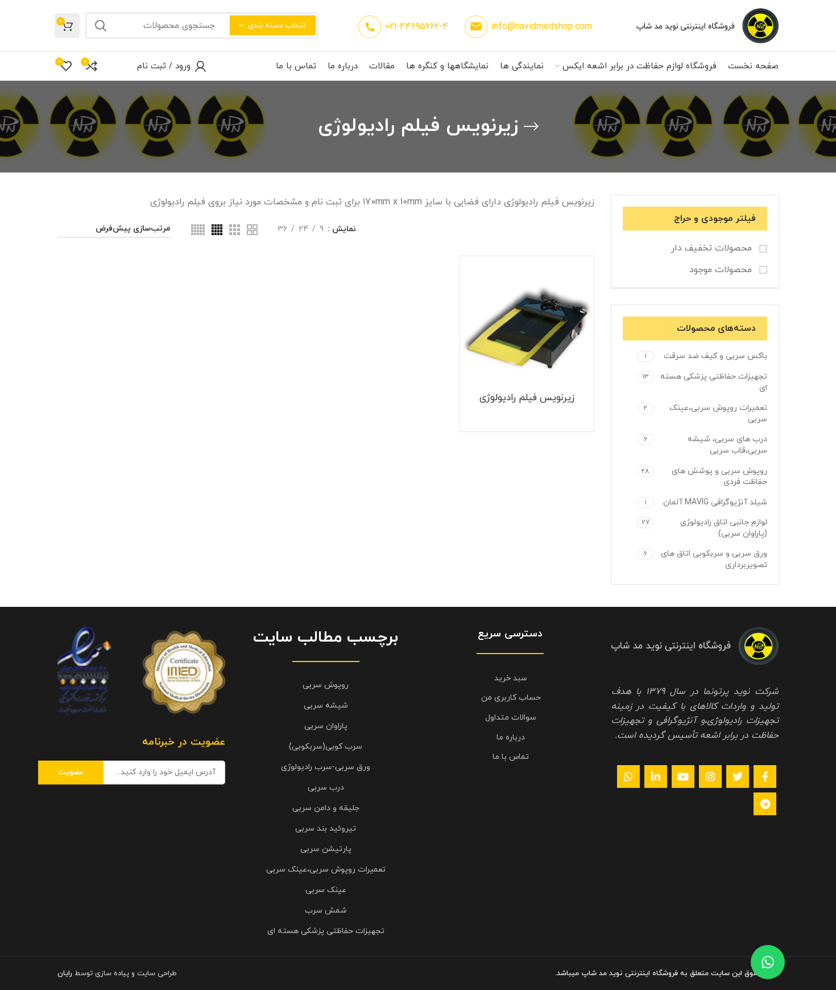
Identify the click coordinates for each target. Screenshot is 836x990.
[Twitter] (737, 776)
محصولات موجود (722, 270)
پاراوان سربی (325, 726)
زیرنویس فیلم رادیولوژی (526, 398)
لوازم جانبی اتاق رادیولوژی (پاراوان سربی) (723, 528)
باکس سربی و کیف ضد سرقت (715, 356)
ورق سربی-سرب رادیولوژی (325, 767)
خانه (586, 229)
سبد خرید (510, 678)
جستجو (100, 26)
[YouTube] (683, 776)
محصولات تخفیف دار (713, 248)
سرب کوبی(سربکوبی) (325, 746)
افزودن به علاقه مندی (471, 329)
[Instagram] (710, 776)
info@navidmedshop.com (541, 26)
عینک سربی (325, 890)
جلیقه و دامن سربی (325, 808)
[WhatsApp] (628, 776)
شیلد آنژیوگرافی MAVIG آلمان (715, 502)
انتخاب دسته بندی (277, 25)
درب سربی (326, 787)
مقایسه (471, 277)
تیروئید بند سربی (325, 828)
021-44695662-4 (416, 26)
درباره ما (510, 737)
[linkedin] (655, 776)
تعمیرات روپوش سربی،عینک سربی (718, 413)
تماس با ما (511, 756)
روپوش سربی (326, 685)
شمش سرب (326, 910)
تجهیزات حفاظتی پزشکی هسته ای (713, 382)
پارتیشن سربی (325, 849)
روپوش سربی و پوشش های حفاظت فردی (719, 477)
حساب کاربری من (511, 697)
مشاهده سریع (471, 303)
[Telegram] (765, 803)
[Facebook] (765, 776)
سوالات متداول (510, 717)
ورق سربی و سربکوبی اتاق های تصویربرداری (714, 559)
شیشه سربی (326, 705)
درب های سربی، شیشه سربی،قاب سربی (727, 445)
